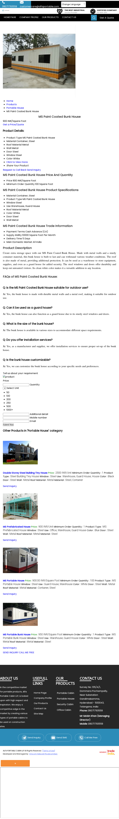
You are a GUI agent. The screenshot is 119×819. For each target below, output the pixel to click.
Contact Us (69, 17)
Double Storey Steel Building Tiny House (25, 472)
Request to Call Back (14, 170)
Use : (78, 476)
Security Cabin (65, 704)
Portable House (65, 698)
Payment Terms (15, 231)
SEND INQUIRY (10, 652)
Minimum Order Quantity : (87, 472)
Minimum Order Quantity (20, 184)
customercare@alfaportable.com (39, 6)
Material (11, 195)
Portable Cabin (65, 693)
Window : (48, 476)
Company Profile (28, 17)
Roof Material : (42, 480)
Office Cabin (64, 710)
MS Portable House (13, 580)
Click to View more (17, 162)
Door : (9, 480)
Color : (107, 476)
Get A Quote (107, 17)
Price (9, 180)
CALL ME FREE (26, 652)
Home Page (10, 17)
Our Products (50, 17)
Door (9, 216)
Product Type (14, 199)
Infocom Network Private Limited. (43, 754)
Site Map (38, 713)
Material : (68, 480)
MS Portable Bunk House (16, 634)
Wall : (23, 480)
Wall (8, 220)
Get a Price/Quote (13, 124)
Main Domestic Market (19, 242)
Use (8, 206)
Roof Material (14, 209)
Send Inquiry (34, 170)
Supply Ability (14, 235)
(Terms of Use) (48, 750)
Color (9, 213)
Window (10, 202)
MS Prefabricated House (16, 526)
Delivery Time (14, 238)
